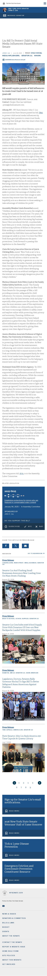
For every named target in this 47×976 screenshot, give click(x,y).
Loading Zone (7, 563)
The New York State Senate (13, 3)
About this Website (11, 960)
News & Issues (9, 914)
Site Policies (8, 955)
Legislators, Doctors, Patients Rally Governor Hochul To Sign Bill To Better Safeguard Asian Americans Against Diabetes (20, 683)
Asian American (32, 673)
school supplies (22, 618)
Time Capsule (7, 730)
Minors (37, 56)
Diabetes (5, 673)
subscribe (14, 526)
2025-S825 (10, 491)
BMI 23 (12, 673)
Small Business (30, 563)
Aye (30, 526)
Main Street (19, 563)
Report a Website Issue (13, 947)
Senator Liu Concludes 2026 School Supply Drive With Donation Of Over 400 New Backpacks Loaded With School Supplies (22, 627)
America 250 (18, 730)
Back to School (8, 618)
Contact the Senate (12, 942)
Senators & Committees (14, 918)
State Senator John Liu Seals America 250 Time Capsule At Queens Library (21, 737)
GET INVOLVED (8, 964)
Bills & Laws (8, 923)
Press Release (8, 560)
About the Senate (11, 936)
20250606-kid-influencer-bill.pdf (15, 59)
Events (5, 931)
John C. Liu (13, 10)
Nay (41, 526)
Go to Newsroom (35, 553)
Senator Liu (26, 56)
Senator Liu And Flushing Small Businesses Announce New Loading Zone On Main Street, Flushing (21, 573)
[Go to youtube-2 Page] (3, 906)
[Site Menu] (44, 3)
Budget (5, 927)
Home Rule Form (10, 951)
